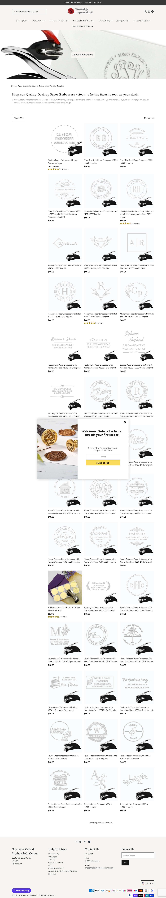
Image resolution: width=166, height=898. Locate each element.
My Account (17, 864)
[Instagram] (80, 841)
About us (52, 860)
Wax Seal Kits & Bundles (83, 21)
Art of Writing (104, 21)
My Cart (15, 861)
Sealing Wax (21, 21)
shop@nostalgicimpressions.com (99, 868)
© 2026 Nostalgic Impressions (24, 895)
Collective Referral (56, 868)
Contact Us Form (55, 862)
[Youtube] (89, 841)
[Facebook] (76, 841)
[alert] (83, 449)
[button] (103, 462)
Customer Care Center (21, 858)
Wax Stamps (38, 21)
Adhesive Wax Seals (58, 21)
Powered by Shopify (47, 895)
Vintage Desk (122, 21)
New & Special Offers (82, 26)
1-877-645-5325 (92, 861)
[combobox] (29, 11)
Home (13, 86)
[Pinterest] (84, 841)
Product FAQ (53, 854)
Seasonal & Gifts (141, 21)
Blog (50, 865)
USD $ (148, 883)
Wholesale (52, 857)
